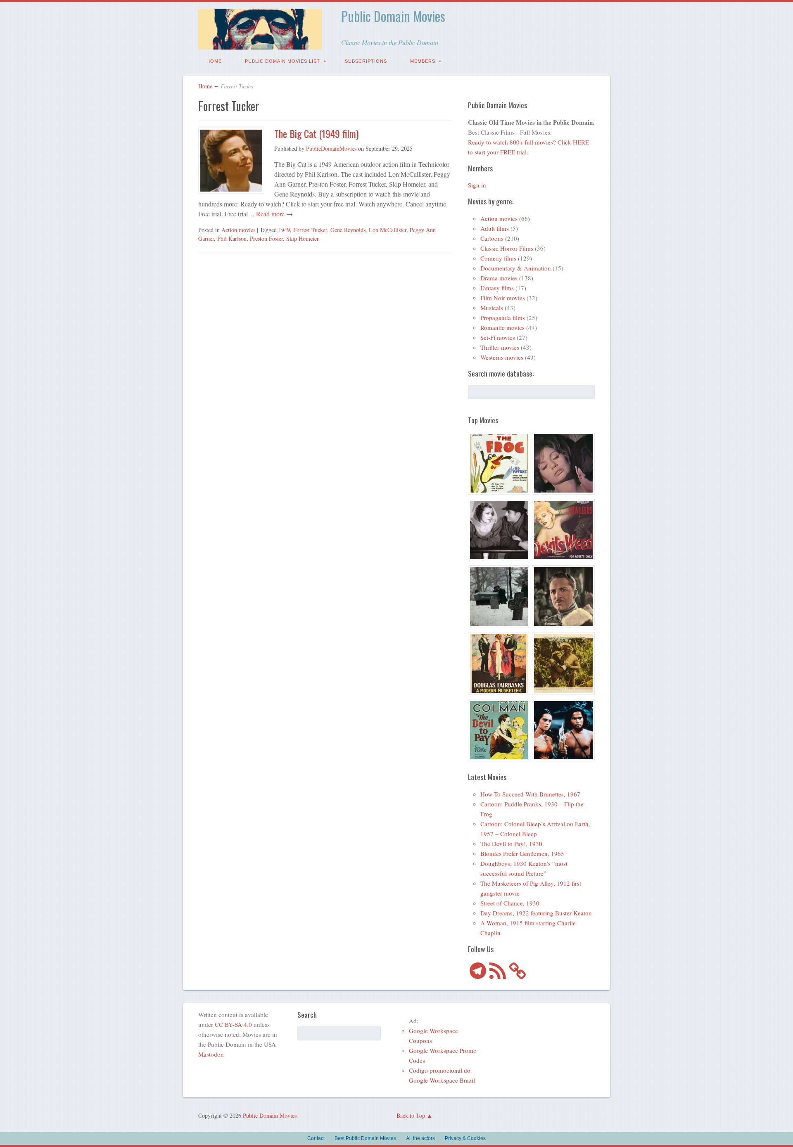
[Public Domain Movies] (260, 43)
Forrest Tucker (310, 230)
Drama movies (499, 278)
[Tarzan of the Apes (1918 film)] (563, 664)
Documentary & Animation (515, 268)
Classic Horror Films (506, 248)
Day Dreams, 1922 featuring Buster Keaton (536, 913)
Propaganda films (502, 317)
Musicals (491, 307)
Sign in (477, 185)
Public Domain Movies (393, 16)
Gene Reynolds (348, 230)
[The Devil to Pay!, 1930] (499, 731)
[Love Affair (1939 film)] (499, 531)
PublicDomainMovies (331, 148)
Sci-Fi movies (497, 337)
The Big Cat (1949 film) (316, 133)
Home (214, 61)
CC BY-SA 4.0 (233, 1024)
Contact (316, 1138)
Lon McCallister (387, 230)
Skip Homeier (302, 238)
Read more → (273, 213)
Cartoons (491, 238)
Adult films (494, 228)
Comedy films (498, 258)
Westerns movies (501, 357)
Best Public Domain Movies (365, 1138)
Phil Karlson (232, 238)
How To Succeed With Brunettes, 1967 (530, 794)
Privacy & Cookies (465, 1138)
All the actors (420, 1138)
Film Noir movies (502, 298)
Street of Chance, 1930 (509, 903)
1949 (284, 230)
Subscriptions (366, 61)
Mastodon (211, 1054)
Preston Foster (266, 238)
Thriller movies (499, 347)
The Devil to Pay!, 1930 (511, 843)
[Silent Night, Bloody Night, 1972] (499, 597)
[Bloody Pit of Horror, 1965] (563, 464)
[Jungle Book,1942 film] (563, 731)
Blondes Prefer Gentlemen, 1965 (522, 853)
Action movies (238, 230)
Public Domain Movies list (282, 61)
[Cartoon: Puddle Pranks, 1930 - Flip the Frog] (499, 464)
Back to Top (410, 1115)
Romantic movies (502, 327)
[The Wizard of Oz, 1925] (563, 597)
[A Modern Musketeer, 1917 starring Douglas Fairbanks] (499, 664)
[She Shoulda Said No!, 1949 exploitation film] (563, 531)
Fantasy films (497, 288)
